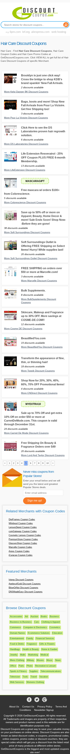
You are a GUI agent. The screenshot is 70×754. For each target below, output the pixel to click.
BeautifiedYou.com (33, 338)
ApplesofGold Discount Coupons (25, 583)
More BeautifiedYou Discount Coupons (42, 347)
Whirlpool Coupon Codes (21, 523)
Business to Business (21, 622)
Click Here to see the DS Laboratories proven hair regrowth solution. (43, 131)
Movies (40, 660)
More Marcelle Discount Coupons (39, 280)
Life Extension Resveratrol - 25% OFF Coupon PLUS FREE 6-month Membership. (43, 157)
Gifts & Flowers (47, 644)
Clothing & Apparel (51, 622)
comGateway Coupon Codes (23, 531)
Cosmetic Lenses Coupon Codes (25, 535)
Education (57, 633)
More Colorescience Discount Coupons (25, 202)
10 (47, 463)
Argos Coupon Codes (19, 551)
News (58, 660)
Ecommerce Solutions (39, 633)
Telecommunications (51, 671)
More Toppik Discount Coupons (38, 370)
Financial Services (45, 638)
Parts (21, 666)
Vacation (43, 676)
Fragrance (32, 644)
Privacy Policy (44, 706)
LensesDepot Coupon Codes (23, 527)
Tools (25, 676)
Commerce (15, 627)
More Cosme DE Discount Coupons (23, 328)
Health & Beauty (31, 649)
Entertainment (17, 638)
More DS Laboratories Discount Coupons (26, 144)
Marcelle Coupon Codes (20, 547)
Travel (34, 676)
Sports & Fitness (18, 671)
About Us (14, 706)
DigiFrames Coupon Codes (22, 519)
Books (44, 616)
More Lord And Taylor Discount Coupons (43, 455)
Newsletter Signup (44, 710)
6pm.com (15, 31)
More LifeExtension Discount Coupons (24, 170)
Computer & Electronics (35, 627)
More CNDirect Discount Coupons (39, 393)
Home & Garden (49, 649)
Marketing (33, 655)
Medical (44, 655)
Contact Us (28, 706)
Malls (22, 655)
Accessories (16, 616)
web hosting (58, 31)
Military (30, 660)
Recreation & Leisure (45, 666)
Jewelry (14, 655)
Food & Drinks (17, 644)
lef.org (26, 31)
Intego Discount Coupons (21, 579)
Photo (29, 666)
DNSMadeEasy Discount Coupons (25, 591)
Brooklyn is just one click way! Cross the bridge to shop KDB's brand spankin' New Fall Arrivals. (42, 79)
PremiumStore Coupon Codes (23, 539)
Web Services (17, 682)
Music (49, 660)
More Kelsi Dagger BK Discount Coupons (26, 91)
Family (30, 638)
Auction (34, 616)
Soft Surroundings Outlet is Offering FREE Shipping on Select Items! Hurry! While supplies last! (43, 246)
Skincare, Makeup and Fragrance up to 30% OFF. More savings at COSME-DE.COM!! (42, 316)
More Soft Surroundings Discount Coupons (27, 232)
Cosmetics (55, 627)
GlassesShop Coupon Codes (23, 543)
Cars (36, 622)
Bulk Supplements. (33, 290)
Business (54, 616)
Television (15, 676)
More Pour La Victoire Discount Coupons (26, 117)
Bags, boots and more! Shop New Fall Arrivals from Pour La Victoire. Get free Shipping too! (43, 105)
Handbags (15, 649)
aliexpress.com (40, 31)
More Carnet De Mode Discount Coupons (26, 433)
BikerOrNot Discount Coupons (23, 587)
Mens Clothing (17, 660)
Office (13, 666)
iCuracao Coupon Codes (20, 555)
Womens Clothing (35, 682)
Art (26, 616)
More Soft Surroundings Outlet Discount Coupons (30, 258)
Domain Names (17, 633)
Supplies (33, 671)
